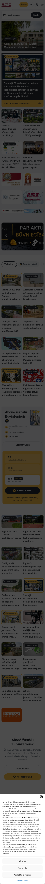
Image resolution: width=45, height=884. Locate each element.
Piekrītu (22, 861)
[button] (41, 797)
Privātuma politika (22, 881)
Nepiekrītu (22, 868)
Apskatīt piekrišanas (22, 875)
